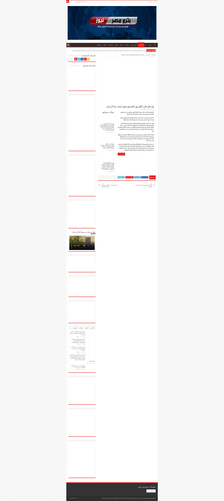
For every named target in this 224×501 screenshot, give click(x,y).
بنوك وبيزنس (134, 45)
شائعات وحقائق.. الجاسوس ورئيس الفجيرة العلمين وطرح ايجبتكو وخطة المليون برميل (107, 146)
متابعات (127, 45)
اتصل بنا (150, 1)
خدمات (121, 45)
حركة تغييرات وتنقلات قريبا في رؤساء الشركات (109, 185)
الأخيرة (92, 329)
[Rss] (85, 2)
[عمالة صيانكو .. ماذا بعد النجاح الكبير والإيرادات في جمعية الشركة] (90, 351)
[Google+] (83, 2)
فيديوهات (99, 45)
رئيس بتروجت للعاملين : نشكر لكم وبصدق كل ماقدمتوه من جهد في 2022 (77, 334)
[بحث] (67, 1)
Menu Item (154, 45)
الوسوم (75, 329)
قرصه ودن (110, 45)
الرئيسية (154, 54)
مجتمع (116, 45)
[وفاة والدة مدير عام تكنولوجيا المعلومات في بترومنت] (90, 369)
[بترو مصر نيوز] (112, 22)
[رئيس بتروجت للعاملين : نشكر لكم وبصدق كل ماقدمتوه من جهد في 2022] (90, 335)
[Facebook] (81, 2)
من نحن (155, 1)
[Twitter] (80, 2)
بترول (150, 45)
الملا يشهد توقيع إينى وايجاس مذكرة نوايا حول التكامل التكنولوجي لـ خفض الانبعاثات (78, 342)
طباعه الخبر (121, 154)
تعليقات (81, 329)
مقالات (104, 45)
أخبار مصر (141, 45)
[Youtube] (78, 2)
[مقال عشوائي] (68, 45)
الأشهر (86, 329)
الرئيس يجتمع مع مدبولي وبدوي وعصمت (144, 185)
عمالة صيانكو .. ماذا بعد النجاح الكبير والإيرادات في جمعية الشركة (78, 350)
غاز (146, 45)
